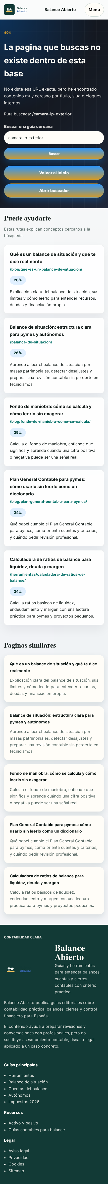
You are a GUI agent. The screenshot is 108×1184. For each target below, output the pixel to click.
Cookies (16, 1163)
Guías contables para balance (37, 1129)
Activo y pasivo (23, 1122)
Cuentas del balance (28, 1088)
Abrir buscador (54, 190)
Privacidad (19, 1157)
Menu (94, 9)
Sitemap (16, 1170)
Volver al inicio (54, 172)
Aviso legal (19, 1150)
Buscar (54, 154)
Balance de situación (28, 1081)
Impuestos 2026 (24, 1101)
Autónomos (19, 1095)
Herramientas (21, 1075)
